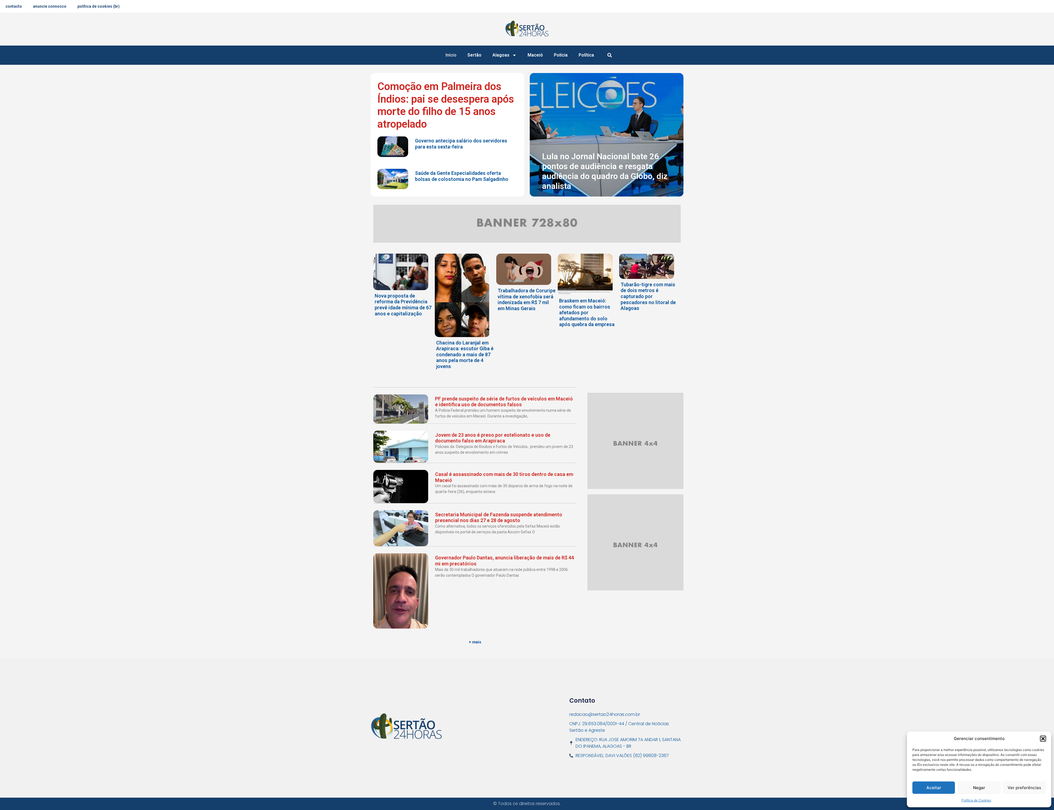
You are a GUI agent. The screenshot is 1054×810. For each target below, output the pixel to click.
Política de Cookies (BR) (98, 6)
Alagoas (500, 55)
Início (450, 55)
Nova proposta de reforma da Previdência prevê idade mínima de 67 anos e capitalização (403, 304)
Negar (979, 787)
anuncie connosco (49, 6)
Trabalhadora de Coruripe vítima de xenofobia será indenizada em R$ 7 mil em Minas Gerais (527, 299)
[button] (1043, 738)
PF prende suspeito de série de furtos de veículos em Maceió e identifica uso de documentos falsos (504, 402)
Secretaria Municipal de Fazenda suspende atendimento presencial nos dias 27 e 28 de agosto (498, 517)
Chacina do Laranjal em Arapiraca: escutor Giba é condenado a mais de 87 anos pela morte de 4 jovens (465, 354)
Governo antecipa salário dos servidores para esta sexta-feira (461, 144)
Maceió (535, 55)
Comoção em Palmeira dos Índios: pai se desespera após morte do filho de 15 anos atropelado (445, 105)
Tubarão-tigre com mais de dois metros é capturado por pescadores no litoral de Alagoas (648, 296)
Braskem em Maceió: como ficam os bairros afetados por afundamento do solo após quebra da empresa (587, 312)
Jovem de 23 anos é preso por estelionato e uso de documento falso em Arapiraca (492, 438)
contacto (13, 6)
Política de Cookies (976, 800)
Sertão (474, 55)
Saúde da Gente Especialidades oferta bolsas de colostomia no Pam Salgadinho (461, 176)
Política (586, 55)
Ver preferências (1024, 787)
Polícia (561, 55)
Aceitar (933, 787)
